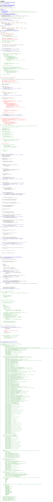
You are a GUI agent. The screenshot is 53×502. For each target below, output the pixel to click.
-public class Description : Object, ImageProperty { (8, 77)
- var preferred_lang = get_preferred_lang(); (7, 119)
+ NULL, (3, 485)
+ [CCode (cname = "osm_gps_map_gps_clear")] (9, 382)
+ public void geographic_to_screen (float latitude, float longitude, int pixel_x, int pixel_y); (17, 374)
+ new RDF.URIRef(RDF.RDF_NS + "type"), (9, 57)
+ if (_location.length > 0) (5, 145)
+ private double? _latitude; (5, 129)
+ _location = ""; (4, 141)
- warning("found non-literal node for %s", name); (9, 110)
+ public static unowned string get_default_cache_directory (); (12, 378)
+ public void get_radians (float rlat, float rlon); (10, 455)
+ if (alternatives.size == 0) (5, 69)
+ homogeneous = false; (4, 306)
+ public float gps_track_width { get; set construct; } (10, 412)
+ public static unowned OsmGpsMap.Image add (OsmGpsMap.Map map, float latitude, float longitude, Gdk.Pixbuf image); (20, 347)
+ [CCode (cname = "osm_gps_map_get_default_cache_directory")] (12, 377)
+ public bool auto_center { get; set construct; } (10, 405)
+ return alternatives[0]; (5, 74)
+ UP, (3, 480)
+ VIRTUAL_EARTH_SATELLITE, (6, 491)
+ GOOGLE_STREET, (5, 489)
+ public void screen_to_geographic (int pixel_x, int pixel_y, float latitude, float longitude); (17, 387)
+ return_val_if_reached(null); (6, 338)
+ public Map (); (5, 358)
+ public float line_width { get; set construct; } (10, 467)
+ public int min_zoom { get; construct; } (8, 421)
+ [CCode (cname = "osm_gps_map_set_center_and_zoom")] (10, 390)
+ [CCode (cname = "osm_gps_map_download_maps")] (9, 370)
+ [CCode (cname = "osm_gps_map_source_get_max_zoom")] (10, 397)
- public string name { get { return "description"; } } (9, 80)
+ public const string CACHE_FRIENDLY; (7, 499)
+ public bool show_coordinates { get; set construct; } (10, 441)
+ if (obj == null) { (5, 59)
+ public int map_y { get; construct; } (8, 419)
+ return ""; (3, 148)
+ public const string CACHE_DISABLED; (7, 498)
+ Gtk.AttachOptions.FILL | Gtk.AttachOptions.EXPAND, (10, 310)
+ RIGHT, (3, 482)
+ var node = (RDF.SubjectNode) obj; (7, 56)
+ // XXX (2, 150)
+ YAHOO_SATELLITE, (5, 493)
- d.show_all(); (4, 331)
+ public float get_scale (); (6, 380)
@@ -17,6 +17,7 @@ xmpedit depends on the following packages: (9, 14)
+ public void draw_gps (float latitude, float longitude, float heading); (13, 372)
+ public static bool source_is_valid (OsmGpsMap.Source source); (12, 401)
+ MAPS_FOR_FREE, (5, 487)
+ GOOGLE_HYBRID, (5, 490)
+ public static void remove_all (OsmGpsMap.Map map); (10, 350)
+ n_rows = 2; (3, 305)
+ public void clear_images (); (7, 365)
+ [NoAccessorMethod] (5, 352)
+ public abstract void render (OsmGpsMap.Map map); (10, 476)
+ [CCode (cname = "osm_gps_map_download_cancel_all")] (10, 369)
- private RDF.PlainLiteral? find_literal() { (7, 100)
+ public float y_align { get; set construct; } (9, 355)
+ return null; (4, 55)
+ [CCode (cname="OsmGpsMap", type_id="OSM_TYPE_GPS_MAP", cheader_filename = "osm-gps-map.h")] (15, 356)
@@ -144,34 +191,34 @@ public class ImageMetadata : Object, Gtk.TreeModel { (11, 154)
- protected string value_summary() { (6, 97)
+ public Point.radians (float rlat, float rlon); (10, 456)
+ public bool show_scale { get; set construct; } (10, 447)
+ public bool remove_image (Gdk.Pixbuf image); (9, 385)
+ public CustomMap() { (4, 292)
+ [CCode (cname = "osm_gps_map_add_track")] (9, 362)
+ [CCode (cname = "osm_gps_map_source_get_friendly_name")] (11, 395)
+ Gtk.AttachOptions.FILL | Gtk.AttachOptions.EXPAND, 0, (11, 319)
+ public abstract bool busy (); (7, 473)
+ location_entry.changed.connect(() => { (7, 321)
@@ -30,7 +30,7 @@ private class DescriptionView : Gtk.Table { (9, 271)
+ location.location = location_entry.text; (8, 322)
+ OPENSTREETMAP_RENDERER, (6, 486)
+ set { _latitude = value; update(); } (7, 134)
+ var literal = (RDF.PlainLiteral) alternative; (10, 71)
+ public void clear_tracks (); (7, 366)
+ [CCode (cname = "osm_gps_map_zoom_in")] (8, 402)
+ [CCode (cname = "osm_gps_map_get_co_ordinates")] (10, 376)
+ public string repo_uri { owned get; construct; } (10, 425)
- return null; (4, 102)
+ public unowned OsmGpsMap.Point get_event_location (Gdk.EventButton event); (14, 379)
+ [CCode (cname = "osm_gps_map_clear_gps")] (9, 363)
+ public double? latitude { (5, 133)
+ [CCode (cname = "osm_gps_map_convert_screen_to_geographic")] (12, 368)
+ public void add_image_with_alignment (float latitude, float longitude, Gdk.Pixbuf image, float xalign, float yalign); (21, 360)
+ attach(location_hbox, (5, 318)
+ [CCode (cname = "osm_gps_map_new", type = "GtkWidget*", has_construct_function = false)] (16, 357)
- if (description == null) (5, 101)
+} (0, 324)
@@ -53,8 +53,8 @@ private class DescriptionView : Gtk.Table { (9, 282)
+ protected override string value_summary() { (7, 98)
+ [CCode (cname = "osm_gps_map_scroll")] (8, 388)
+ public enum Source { (4, 484)
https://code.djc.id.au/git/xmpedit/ (9, 2)
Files (3, 3)
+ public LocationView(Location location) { (7, 302)
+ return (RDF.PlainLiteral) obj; (6, 65)
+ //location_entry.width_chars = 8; (6, 313)
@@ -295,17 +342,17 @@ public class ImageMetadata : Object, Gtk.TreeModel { (11, 226)
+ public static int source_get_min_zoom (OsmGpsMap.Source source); (12, 399)
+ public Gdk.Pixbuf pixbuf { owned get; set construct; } (11, 351)
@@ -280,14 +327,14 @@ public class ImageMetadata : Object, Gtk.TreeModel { (11, 216)
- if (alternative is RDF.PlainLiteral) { (7, 122)
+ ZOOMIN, (3, 479)
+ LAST (3, 495)
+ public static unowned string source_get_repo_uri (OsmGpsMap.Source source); (14, 400)
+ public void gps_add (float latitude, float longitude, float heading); (13, 381)
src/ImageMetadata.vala (7, 30)
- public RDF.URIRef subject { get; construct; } (8, 81)
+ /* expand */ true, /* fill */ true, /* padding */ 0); (11, 317)
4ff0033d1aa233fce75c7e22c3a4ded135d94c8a (8, 5)
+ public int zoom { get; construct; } (8, 433)
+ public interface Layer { (5, 472)
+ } (2, 61)
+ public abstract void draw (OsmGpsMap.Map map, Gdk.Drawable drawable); (13, 474)
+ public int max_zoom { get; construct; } (8, 420)
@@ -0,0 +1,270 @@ (3, 342)
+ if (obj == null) (4, 54)
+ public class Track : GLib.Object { (6, 459)
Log (0, 3)
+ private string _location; (5, 128)
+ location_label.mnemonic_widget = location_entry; (9, 315)
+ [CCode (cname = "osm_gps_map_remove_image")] (9, 384)
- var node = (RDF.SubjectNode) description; (8, 103)
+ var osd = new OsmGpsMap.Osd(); (6, 295)
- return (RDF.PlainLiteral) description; (7, 112)
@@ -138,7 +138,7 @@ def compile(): (5, 25)
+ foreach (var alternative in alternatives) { (8, 70)
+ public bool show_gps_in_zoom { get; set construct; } (10, 446)
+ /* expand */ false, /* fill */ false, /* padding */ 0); (11, 316)
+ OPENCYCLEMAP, (4, 488)
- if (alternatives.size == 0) (5, 120)
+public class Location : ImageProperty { (6, 124)
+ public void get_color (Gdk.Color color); (9, 462)
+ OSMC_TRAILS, (4, 494)
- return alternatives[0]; (4, 143)
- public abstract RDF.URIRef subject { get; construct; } (9, 39)
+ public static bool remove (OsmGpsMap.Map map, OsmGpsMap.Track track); (13, 463)
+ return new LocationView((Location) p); (8, 337)
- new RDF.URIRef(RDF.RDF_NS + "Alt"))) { (9, 105)
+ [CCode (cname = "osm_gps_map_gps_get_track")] (9, 383)
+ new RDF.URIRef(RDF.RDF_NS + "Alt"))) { (9, 58)
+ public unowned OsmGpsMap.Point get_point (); (9, 349)
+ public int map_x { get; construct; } (8, 418)
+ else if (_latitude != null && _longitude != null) (9, 146)
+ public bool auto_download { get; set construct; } (10, 407)
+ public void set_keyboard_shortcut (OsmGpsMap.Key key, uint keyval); (13, 392)
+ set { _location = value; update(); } (7, 132)
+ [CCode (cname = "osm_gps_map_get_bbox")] (9, 375)
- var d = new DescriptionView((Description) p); (9, 330)
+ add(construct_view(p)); (5, 332)
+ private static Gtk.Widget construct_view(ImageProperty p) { (10, 335)
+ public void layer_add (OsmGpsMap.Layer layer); (10, 361)
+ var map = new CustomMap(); (5, 308)
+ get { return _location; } (5, 131)
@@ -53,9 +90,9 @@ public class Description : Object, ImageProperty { (10, 88)
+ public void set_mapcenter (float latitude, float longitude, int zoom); (13, 393)
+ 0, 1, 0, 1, (4, 309)
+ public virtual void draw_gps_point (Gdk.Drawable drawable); (12, 373)
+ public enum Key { (4, 478)
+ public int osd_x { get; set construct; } (9, 439)
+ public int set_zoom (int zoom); (7, 394)
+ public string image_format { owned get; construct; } (10, 413)
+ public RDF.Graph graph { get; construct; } (7, 40)
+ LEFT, (3, 481)
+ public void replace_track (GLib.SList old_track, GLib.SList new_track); (13, 386)
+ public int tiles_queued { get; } (7, 432)
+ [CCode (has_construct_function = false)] (9, 346)
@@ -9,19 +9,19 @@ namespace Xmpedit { (6, 257)
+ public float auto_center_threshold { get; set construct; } (11, 406)
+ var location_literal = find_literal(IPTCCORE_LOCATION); (10, 139)
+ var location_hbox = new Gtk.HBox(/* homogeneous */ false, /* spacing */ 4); (13, 312)
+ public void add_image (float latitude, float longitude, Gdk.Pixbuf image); (14, 359)
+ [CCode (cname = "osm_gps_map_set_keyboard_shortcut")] (11, 391)
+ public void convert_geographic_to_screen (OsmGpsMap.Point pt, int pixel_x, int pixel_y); (16, 367)
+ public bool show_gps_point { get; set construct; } (10, 426)
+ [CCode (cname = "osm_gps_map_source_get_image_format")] (11, 396)
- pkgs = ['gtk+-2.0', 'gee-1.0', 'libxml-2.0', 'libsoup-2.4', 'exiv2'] (11, 22)
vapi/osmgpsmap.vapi (4, 12)
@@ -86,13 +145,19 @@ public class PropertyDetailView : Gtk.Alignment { (11, 327)
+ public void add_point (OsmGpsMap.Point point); (10, 461)
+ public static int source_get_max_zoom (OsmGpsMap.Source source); (12, 398)
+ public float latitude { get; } (7, 414)
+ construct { (2, 294)
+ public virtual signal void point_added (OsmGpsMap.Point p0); (12, 470)
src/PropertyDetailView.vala (5, 11)
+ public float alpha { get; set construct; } (9, 465)
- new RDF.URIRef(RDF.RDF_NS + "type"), (9, 104)
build (2, 10)
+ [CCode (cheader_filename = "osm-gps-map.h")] (8, 345)
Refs (5, 3)
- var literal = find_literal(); (6, 92)
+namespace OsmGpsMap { (3, 344)
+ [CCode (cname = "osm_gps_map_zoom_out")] (9, 403)
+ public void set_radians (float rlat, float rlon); (10, 457)
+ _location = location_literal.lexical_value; (9, 140)
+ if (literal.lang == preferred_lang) (8, 72)
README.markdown (3, 9)
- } (3, 108)
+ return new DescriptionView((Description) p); (9, 336)
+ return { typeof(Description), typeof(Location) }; (9, 36)
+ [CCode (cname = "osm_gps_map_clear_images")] (9, 364)
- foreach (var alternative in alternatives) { (7, 121)
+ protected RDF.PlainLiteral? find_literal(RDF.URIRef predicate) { (11, 53)
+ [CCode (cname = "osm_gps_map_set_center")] (9, 389)
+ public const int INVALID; (5, 500)
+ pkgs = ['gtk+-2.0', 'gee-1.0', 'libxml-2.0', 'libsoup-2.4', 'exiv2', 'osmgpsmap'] (13, 28)
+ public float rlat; (5, 451)
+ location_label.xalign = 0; (5, 314)
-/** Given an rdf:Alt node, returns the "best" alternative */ (9, 118)
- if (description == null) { (7, 106)
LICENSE (8, 3)
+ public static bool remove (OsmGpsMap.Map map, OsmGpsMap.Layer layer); (13, 475)
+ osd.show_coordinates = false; (6, 296)
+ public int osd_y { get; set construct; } (9, 440)
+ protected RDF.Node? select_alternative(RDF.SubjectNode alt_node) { (11, 67)
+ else (2, 147)
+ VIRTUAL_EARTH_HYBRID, (6, 492)
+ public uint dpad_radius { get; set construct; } (10, 438)
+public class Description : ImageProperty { (7, 78)
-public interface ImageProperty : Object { (6, 33)
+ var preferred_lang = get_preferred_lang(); (8, 68)
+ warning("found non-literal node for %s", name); (9, 63)
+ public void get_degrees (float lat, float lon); (10, 454)
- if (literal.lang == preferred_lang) (7, 123)
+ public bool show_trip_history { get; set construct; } (11, 427)
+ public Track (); (5, 460)
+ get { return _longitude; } (5, 136)
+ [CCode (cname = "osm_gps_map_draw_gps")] (9, 371)
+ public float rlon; (5, 452)
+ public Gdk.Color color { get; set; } (8, 466)
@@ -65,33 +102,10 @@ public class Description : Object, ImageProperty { (11, 95)
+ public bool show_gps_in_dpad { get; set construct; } (10, 445)
